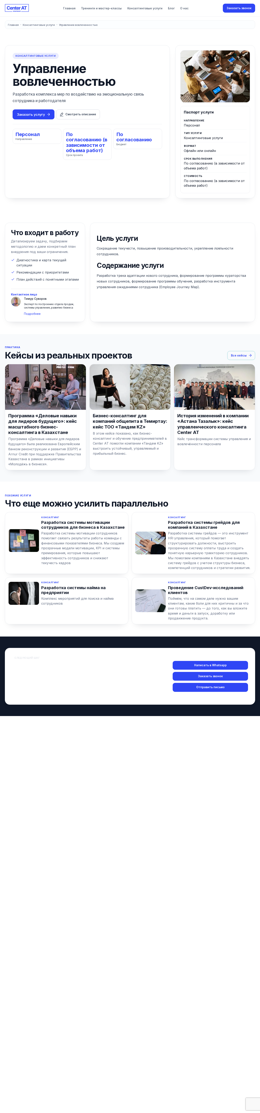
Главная (69, 8)
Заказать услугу (31, 114)
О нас (184, 8)
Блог (171, 8)
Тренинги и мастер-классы (101, 8)
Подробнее (32, 313)
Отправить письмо (210, 687)
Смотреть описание (80, 114)
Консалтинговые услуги (144, 8)
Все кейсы (239, 355)
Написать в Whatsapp (210, 665)
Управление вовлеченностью (78, 24)
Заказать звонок (239, 8)
